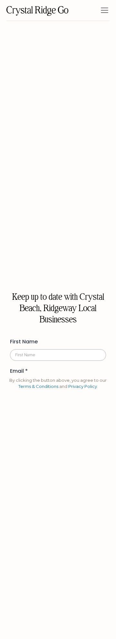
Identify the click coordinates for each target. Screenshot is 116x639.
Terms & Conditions (38, 386)
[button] (104, 10)
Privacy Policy (82, 386)
